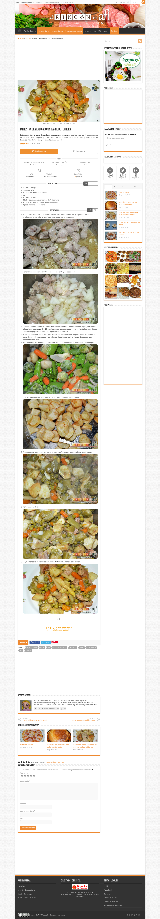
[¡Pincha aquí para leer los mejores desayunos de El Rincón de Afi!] (123, 66)
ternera (28, 650)
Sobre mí (39, 2)
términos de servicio (92, 894)
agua (42, 648)
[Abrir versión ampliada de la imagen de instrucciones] (60, 244)
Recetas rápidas (57, 31)
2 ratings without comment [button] (54, 762)
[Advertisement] (59, 60)
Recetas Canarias (30, 31)
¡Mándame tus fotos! (52, 2)
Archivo (107, 886)
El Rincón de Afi (34, 915)
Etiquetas (137, 187)
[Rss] (117, 2)
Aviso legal (108, 890)
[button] (21, 143)
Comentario (25, 781)
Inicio (19, 30)
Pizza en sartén (26, 745)
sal (21, 650)
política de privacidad (75, 894)
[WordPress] (128, 2)
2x (91, 183)
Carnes (27, 39)
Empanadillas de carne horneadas (35, 719)
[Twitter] (121, 2)
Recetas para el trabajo (74, 31)
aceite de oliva (31, 648)
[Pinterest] (124, 2)
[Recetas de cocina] (80, 887)
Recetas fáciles (44, 31)
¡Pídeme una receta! (68, 2)
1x (86, 183)
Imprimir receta (40, 151)
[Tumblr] (126, 2)
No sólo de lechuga (25, 894)
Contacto (107, 894)
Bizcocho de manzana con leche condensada (58, 746)
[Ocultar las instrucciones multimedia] (95, 210)
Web (22, 819)
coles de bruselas (59, 648)
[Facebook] (119, 2)
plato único (91, 648)
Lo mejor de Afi (90, 31)
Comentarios (126, 187)
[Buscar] (143, 2)
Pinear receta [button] (80, 151)
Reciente (108, 187)
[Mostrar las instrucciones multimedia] (89, 210)
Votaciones (24, 773)
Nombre (24, 803)
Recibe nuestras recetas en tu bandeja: (121, 134)
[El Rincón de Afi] (80, 16)
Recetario (114, 31)
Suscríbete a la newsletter (113, 905)
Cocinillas (21, 886)
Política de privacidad (112, 902)
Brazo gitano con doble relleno (83, 719)
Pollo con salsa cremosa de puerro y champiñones (85, 746)
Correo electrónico (27, 811)
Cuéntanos (58, 630)
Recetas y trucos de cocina (27, 898)
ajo (48, 648)
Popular (116, 187)
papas (82, 648)
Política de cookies (110, 898)
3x (95, 183)
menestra (73, 648)
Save (55, 642)
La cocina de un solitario (26, 890)
